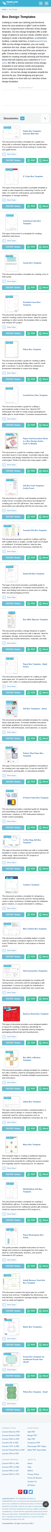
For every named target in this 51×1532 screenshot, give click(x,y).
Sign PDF (31, 1439)
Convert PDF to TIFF (10, 1474)
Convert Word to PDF (11, 1432)
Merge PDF (32, 1435)
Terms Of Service (34, 1478)
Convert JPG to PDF (10, 1453)
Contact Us (32, 1481)
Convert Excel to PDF (11, 1435)
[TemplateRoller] (9, 3)
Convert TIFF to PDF (10, 1446)
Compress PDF (33, 1443)
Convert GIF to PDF (10, 1443)
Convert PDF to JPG (10, 1463)
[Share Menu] (46, 1504)
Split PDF (31, 1432)
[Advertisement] (25, 97)
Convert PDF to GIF (10, 1471)
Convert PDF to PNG (10, 1467)
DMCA (30, 1471)
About (29, 1463)
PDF (33, 160)
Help (29, 1467)
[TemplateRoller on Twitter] (31, 1492)
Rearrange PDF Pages (36, 1446)
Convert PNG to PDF (10, 1439)
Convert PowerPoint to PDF (13, 1450)
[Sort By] (45, 118)
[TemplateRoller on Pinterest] (20, 1492)
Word (45, 160)
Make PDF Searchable (36, 1450)
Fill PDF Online (13, 160)
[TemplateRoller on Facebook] (25, 1492)
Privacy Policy (33, 1474)
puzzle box (42, 41)
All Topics (31, 1485)
